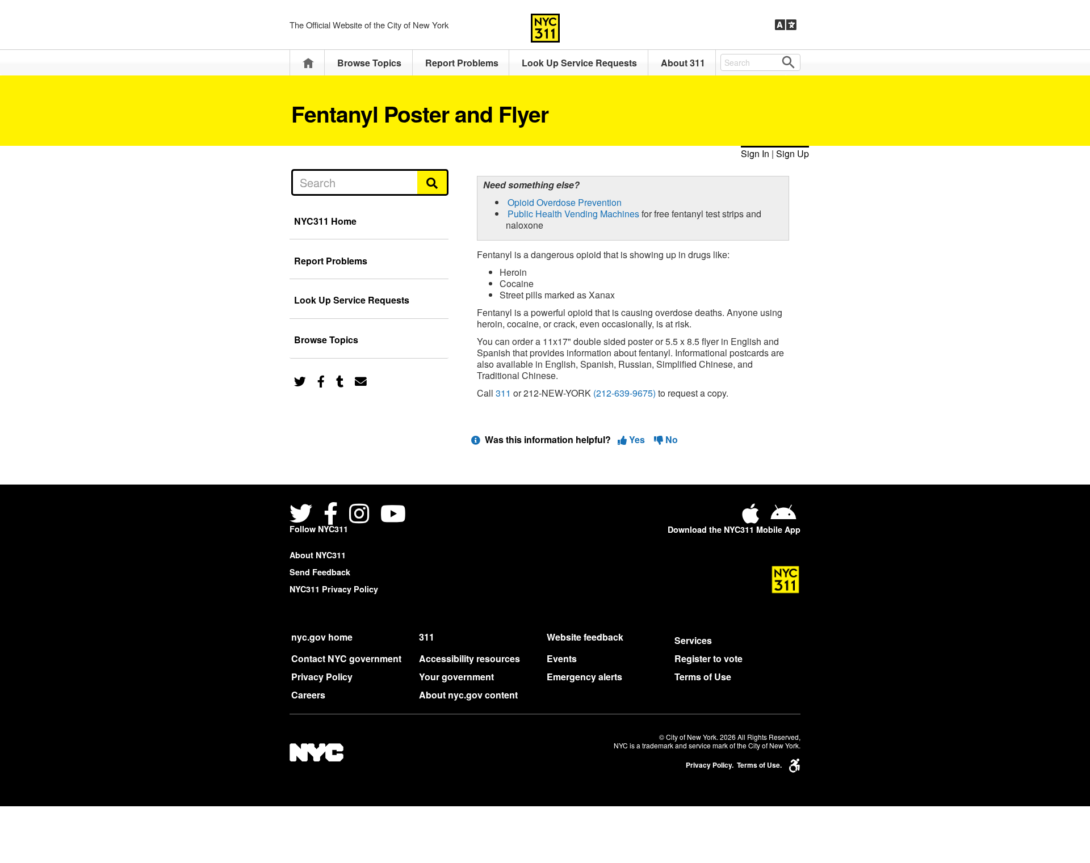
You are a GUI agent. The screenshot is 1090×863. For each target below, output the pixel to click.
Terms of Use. (759, 765)
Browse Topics (369, 62)
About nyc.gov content (468, 694)
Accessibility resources (469, 658)
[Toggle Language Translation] (785, 24)
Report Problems (461, 62)
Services (693, 640)
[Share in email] (360, 380)
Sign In (755, 153)
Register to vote (708, 658)
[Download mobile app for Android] (783, 518)
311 (503, 392)
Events (562, 658)
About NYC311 (318, 555)
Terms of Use (702, 676)
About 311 (683, 62)
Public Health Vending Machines (573, 213)
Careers (308, 694)
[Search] (432, 182)
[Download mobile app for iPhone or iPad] (753, 518)
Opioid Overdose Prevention (565, 202)
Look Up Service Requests (579, 62)
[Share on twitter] (300, 380)
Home (308, 62)
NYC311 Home (325, 221)
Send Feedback (320, 572)
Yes (637, 439)
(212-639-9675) (624, 392)
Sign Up (792, 153)
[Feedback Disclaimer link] (475, 439)
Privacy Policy (322, 676)
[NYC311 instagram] (359, 515)
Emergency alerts (584, 676)
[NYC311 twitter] (303, 515)
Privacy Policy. (709, 765)
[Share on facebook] (321, 380)
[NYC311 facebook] (330, 515)
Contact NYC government (346, 658)
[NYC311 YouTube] (393, 515)
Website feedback (585, 636)
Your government (456, 676)
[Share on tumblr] (340, 380)
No (670, 439)
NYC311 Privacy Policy (334, 589)
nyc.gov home (322, 636)
